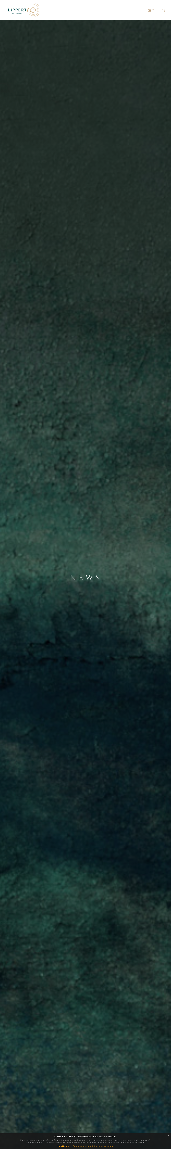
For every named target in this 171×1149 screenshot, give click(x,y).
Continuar (63, 1146)
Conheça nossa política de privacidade (93, 1146)
